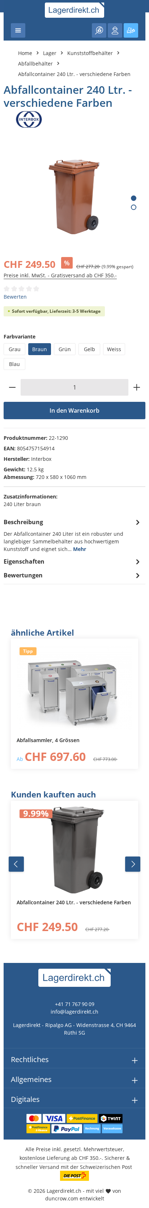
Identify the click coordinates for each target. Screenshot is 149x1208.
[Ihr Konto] (115, 30)
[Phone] (9, 760)
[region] (74, 698)
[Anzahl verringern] (12, 387)
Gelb (89, 349)
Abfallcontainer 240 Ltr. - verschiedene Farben (74, 74)
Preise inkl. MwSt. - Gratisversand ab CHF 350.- (60, 275)
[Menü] (18, 30)
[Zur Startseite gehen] (75, 10)
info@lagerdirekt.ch (74, 1011)
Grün (65, 349)
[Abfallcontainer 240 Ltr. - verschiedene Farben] (74, 197)
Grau (15, 349)
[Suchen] (99, 30)
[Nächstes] (132, 864)
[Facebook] (9, 731)
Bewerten (15, 296)
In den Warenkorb (74, 410)
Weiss (114, 349)
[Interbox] (74, 119)
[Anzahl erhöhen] (136, 387)
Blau (14, 364)
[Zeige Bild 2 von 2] (133, 207)
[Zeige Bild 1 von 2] (133, 198)
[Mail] (9, 774)
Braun (39, 349)
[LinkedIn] (9, 745)
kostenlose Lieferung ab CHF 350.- (61, 1157)
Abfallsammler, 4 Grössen (48, 740)
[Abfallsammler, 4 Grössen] (74, 687)
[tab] (73, 535)
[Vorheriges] (16, 864)
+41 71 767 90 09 (74, 1004)
